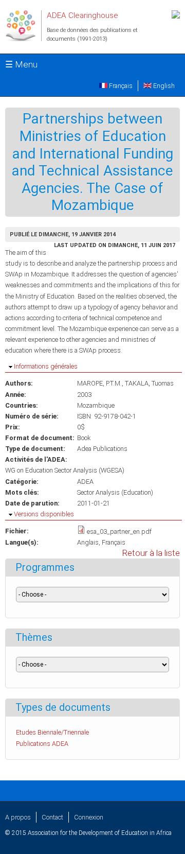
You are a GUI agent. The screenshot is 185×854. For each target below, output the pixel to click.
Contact (52, 817)
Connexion (88, 817)
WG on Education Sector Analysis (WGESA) (64, 470)
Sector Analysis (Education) (115, 492)
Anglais (88, 542)
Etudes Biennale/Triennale (52, 732)
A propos (18, 817)
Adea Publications (102, 448)
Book (83, 438)
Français (120, 86)
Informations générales (46, 366)
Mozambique (96, 405)
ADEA (85, 481)
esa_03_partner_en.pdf (119, 531)
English (163, 86)
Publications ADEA (42, 743)
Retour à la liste (151, 553)
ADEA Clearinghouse (82, 15)
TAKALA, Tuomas (149, 383)
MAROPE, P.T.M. (99, 383)
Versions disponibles (44, 514)
